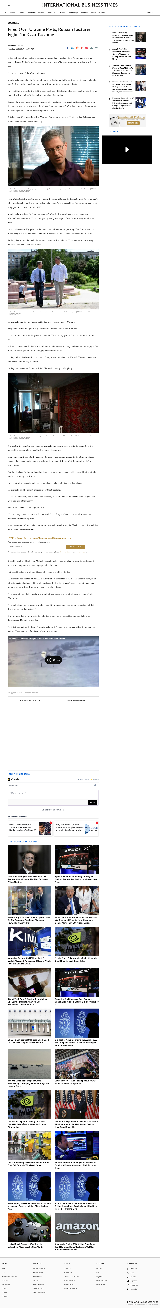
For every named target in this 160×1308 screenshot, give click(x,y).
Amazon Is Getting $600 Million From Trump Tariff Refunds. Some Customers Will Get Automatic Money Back (75, 1247)
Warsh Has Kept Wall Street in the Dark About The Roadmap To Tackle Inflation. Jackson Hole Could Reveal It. (76, 1124)
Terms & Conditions (71, 1277)
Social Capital (38, 1273)
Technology (73, 12)
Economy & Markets (36, 12)
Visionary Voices (39, 1269)
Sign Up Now (133, 123)
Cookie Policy (69, 1284)
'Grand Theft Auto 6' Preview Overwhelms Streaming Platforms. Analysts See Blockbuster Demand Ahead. (27, 1002)
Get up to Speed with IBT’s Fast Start (131, 117)
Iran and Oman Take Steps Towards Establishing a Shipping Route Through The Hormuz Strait (28, 1083)
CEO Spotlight (38, 1288)
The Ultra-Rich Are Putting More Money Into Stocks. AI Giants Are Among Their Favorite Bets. (75, 1165)
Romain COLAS (16, 45)
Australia (99, 1269)
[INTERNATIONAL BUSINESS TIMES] (80, 5)
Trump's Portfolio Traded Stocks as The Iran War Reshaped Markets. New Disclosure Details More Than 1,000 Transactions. (76, 920)
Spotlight (36, 1280)
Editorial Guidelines (76, 700)
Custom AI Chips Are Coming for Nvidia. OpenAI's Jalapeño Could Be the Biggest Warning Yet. (27, 1124)
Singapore (99, 1277)
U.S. (5, 12)
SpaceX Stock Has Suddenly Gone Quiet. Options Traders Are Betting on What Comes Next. (76, 879)
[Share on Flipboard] (82, 48)
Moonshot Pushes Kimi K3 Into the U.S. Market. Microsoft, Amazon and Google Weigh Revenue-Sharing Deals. (29, 961)
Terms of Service (66, 552)
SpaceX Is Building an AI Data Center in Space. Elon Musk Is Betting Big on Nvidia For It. (76, 1002)
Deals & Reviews (98, 12)
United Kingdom (101, 1280)
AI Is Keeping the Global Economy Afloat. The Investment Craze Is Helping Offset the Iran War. (29, 1206)
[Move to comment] (96, 48)
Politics (21, 12)
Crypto (62, 12)
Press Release (38, 1284)
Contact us (68, 1273)
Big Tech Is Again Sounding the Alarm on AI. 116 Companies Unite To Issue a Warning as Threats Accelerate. (76, 1042)
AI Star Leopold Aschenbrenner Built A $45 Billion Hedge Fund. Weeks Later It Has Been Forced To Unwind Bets (76, 1206)
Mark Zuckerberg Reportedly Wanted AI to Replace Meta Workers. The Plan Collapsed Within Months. (28, 879)
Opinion (84, 12)
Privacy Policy (81, 552)
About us (67, 1269)
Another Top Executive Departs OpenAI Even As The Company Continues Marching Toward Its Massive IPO (29, 920)
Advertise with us (70, 1288)
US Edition (150, 13)
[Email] (91, 48)
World (12, 12)
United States (101, 1284)
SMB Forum (37, 1277)
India (97, 1273)
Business (51, 12)
